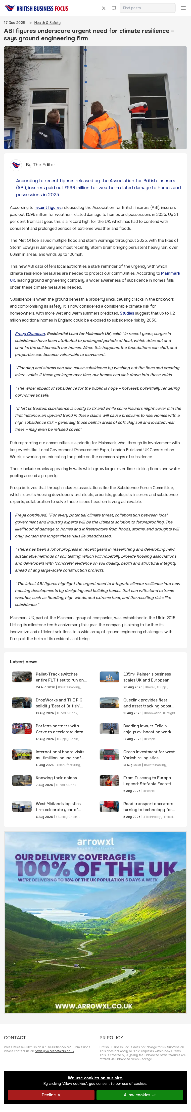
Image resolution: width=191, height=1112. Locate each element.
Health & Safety (47, 22)
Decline (49, 1095)
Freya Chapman (30, 333)
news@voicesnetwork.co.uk (54, 1051)
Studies (127, 313)
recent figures (48, 207)
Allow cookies (137, 1095)
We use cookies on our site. (95, 1078)
